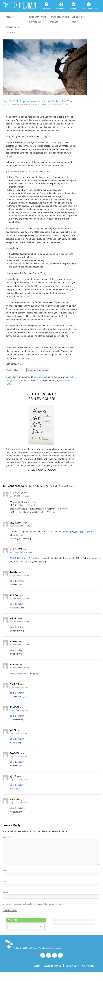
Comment (7, 837)
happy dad (37, 376)
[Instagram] (48, 955)
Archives (54, 22)
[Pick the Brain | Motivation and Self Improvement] (8, 948)
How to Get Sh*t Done (59, 17)
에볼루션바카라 (17, 627)
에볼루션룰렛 (16, 650)
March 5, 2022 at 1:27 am (19, 598)
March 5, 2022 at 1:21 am (19, 575)
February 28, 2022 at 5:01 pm (21, 526)
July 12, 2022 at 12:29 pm (19, 802)
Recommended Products (12, 29)
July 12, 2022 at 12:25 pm (19, 779)
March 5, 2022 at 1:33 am (19, 621)
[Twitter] (54, 955)
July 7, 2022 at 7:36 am (18, 733)
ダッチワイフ (16, 492)
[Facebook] (42, 955)
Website (6, 893)
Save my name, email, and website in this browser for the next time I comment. (34, 904)
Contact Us (71, 965)
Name (5, 870)
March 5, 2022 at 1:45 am (19, 667)
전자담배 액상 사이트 (80, 531)
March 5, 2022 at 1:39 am (19, 644)
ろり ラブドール (47, 511)
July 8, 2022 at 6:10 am (18, 756)
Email (5, 881)
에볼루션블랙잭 (17, 673)
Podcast (9, 17)
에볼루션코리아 (17, 581)
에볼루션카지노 (17, 604)
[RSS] (60, 955)
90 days (64, 104)
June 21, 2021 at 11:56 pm (20, 496)
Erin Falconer (38, 104)
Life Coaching (78, 17)
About (75, 22)
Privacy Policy (87, 965)
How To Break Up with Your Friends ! (37, 19)
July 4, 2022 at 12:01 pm (19, 687)
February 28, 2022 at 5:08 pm (21, 552)
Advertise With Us (52, 965)
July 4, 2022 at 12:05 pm (19, 710)
